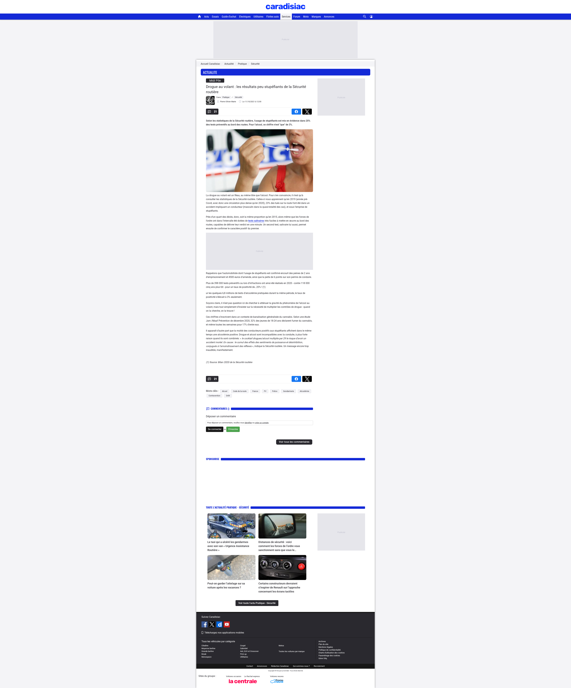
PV (265, 391)
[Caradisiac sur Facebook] (204, 624)
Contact (249, 666)
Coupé (243, 645)
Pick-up (243, 654)
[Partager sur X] (307, 111)
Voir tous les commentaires (294, 441)
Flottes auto (272, 16)
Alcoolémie (304, 391)
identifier (248, 423)
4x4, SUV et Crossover (249, 651)
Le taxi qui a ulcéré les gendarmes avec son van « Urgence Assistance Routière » (228, 546)
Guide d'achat (229, 16)
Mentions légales (326, 647)
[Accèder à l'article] (231, 526)
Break (203, 654)
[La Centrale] (242, 684)
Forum (296, 16)
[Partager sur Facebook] (297, 111)
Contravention (214, 396)
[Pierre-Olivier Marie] (210, 104)
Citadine (204, 645)
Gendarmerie (288, 391)
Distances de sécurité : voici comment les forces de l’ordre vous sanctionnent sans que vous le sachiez (279, 546)
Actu (206, 16)
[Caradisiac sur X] (212, 624)
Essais (215, 16)
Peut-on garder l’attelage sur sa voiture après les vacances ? (226, 585)
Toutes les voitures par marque (292, 651)
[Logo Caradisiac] (285, 12)
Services (286, 16)
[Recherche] (364, 17)
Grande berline (207, 651)
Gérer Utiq (323, 658)
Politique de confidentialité (330, 650)
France (255, 391)
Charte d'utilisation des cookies (332, 653)
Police (274, 391)
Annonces (329, 16)
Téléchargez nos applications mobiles (224, 632)
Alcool (224, 391)
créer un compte (262, 423)
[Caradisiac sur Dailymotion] (219, 624)
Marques (316, 16)
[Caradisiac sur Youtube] (227, 624)
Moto (306, 16)
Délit (228, 396)
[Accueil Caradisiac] (199, 16)
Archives (322, 641)
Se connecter (214, 429)
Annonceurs (262, 666)
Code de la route (240, 391)
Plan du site (323, 644)
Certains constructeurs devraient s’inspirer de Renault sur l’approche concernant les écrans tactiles (279, 587)
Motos (281, 645)
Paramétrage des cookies (329, 655)
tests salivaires (256, 220)
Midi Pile (215, 80)
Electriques (245, 16)
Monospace (206, 657)
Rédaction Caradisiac (280, 666)
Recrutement (319, 666)
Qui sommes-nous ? (301, 666)
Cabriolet (244, 648)
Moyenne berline (208, 648)
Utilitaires (258, 16)
